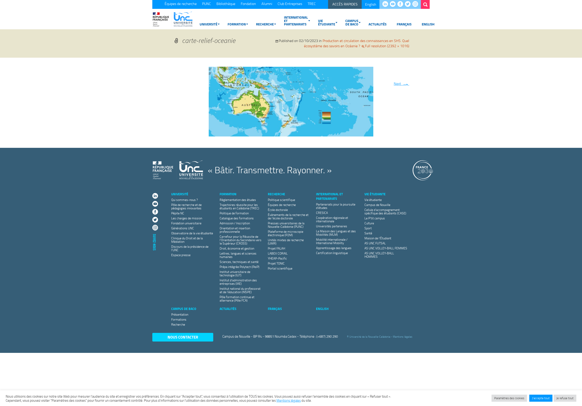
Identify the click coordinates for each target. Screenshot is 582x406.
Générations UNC (182, 228)
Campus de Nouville (377, 205)
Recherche (265, 24)
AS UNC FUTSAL (375, 243)
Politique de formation (234, 213)
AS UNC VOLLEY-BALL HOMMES (379, 255)
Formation (237, 24)
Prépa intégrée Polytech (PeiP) (239, 267)
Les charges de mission (186, 218)
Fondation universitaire (186, 223)
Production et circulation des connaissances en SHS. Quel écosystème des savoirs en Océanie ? (356, 43)
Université (208, 24)
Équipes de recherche (181, 3)
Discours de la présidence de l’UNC (189, 248)
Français (404, 24)
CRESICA (322, 212)
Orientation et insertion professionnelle (235, 230)
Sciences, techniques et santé (239, 262)
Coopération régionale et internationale (332, 219)
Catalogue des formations (237, 218)
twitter (409, 4)
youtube (394, 4)
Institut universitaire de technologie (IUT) (235, 273)
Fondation (248, 3)
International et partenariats (296, 21)
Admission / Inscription (235, 223)
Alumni (266, 3)
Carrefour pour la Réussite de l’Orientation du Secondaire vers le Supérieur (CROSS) (240, 239)
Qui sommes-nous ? (184, 200)
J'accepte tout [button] (541, 398)
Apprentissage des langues (333, 248)
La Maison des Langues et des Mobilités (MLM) (336, 233)
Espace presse (181, 255)
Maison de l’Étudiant (377, 238)
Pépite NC (177, 213)
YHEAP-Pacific (277, 258)
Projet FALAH (276, 248)
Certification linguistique (332, 253)
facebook (401, 4)
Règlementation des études (238, 200)
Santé (368, 233)
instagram (416, 4)
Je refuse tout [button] (565, 398)
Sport (368, 228)
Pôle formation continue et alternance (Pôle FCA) (237, 298)
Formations (178, 319)
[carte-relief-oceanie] (291, 100)
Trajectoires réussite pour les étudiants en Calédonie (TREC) (239, 206)
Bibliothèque (225, 3)
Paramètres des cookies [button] (509, 398)
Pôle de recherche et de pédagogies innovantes (186, 206)
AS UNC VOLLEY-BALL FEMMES (385, 248)
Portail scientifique (280, 268)
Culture (369, 223)
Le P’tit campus (374, 218)
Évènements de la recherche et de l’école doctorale (288, 216)
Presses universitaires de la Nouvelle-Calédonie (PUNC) (286, 225)
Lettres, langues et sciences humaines (238, 255)
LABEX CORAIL (278, 253)
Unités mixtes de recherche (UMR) (286, 241)
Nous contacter (183, 337)
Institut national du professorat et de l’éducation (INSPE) (240, 290)
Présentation (179, 314)
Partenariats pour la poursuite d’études (335, 206)
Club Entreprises (290, 3)
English (370, 4)
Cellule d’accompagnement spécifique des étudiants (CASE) (385, 211)
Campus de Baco (351, 22)
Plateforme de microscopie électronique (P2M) (285, 233)
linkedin (386, 4)
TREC (312, 3)
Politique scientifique (281, 200)
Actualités (377, 24)
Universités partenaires (331, 226)
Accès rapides (345, 4)
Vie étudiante (326, 22)
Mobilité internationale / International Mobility (332, 241)
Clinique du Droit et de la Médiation (187, 240)
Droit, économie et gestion (237, 248)
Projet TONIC (276, 263)
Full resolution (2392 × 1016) (387, 45)
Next (401, 83)
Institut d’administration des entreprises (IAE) (238, 282)
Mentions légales (402, 337)
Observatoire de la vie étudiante (192, 233)
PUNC (206, 3)
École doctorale (278, 210)
